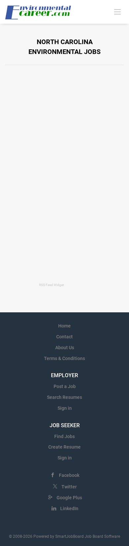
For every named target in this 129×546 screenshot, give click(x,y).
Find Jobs (64, 436)
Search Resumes (64, 397)
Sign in (65, 408)
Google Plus (69, 497)
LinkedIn (69, 508)
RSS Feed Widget (51, 285)
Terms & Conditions (64, 358)
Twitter (69, 486)
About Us (64, 347)
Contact (64, 336)
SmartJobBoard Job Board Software (87, 536)
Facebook (69, 475)
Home (64, 325)
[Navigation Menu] (117, 11)
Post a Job (65, 386)
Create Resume (64, 447)
